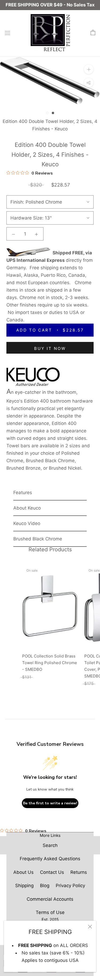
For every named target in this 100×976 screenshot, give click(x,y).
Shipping (24, 885)
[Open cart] (93, 32)
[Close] (90, 927)
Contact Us (52, 872)
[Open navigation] (7, 32)
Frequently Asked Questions (50, 858)
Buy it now (50, 348)
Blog (44, 885)
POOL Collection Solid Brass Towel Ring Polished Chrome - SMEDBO (49, 663)
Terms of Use (50, 912)
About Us (23, 872)
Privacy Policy (70, 885)
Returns (78, 872)
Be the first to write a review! (50, 803)
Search (50, 845)
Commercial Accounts (50, 899)
